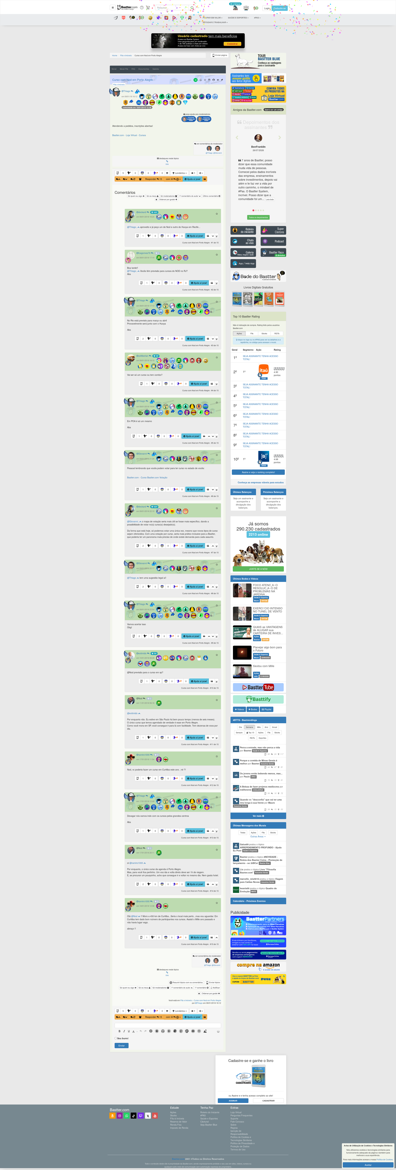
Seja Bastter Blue (208, 1124)
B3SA (264, 465)
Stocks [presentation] (264, 333)
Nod (140, 698)
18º (156, 355)
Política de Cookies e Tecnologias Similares (241, 1138)
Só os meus (152, 196)
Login (267, 8)
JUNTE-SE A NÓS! (258, 568)
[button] (113, 7)
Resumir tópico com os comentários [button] (187, 982)
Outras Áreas (257, 836)
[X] (148, 1116)
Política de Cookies (385, 1159)
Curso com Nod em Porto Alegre (132, 80)
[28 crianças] (235, 8)
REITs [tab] (252, 738)
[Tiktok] (133, 1116)
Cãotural (204, 1121)
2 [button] (143, 338)
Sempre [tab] (239, 732)
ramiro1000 (144, 754)
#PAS (203, 1115)
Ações (173, 1112)
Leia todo (270, 199)
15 (195, 80)
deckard (142, 212)
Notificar (216, 987)
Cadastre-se (280, 8)
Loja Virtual (235, 1112)
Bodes (253, 709)
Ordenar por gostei (167, 199)
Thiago (127, 91)
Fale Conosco (237, 1121)
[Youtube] (155, 1116)
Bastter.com (178, 1158)
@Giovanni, (133, 521)
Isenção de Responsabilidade (239, 1132)
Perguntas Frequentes (241, 1115)
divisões (281, 255)
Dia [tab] (240, 727)
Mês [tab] (259, 727)
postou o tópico (257, 847)
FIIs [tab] (268, 732)
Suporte (234, 1118)
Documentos (143, 68)
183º (155, 212)
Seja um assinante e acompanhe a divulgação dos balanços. (243, 503)
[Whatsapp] (126, 1116)
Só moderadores (168, 196)
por (261, 750)
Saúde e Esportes (209, 1118)
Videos (240, 709)
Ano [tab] (266, 727)
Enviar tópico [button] (214, 982)
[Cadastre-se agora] (198, 41)
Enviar (121, 1045)
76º (155, 653)
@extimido (132, 713)
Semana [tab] (249, 727)
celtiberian (143, 355)
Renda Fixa (175, 1124)
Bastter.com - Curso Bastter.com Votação (147, 477)
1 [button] (143, 235)
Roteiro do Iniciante (209, 1112)
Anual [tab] (274, 727)
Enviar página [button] (221, 55)
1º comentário (201, 987)
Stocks (173, 1115)
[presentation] (119, 1031)
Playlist (267, 709)
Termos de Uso (237, 1149)
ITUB (264, 378)
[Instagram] (120, 1116)
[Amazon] (112, 1116)
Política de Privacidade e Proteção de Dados (242, 1145)
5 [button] (123, 172)
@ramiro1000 (136, 862)
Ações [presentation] (239, 333)
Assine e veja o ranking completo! (258, 472)
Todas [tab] (242, 832)
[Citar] (204, 179)
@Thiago (132, 577)
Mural (114, 68)
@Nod (134, 916)
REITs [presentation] (276, 333)
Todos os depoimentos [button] (258, 217)
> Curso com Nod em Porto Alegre (206, 1000)
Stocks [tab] (277, 732)
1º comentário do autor (189, 196)
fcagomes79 (144, 252)
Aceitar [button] (368, 1164)
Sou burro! (123, 1038)
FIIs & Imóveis (177, 1118)
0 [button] (135, 172)
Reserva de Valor (178, 1121)
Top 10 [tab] (251, 732)
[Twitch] (141, 1116)
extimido (142, 653)
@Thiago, (132, 226)
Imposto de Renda (179, 1127)
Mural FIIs (124, 68)
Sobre (233, 1124)
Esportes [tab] (262, 738)
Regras (234, 1127)
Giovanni (143, 453)
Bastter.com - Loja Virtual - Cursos (129, 135)
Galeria (156, 68)
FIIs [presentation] (251, 333)
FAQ (133, 68)
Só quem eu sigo (135, 196)
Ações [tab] (260, 732)
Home (114, 55)
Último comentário (211, 196)
